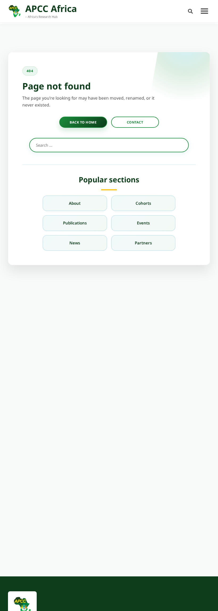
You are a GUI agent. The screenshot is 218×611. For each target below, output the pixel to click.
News (74, 242)
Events (143, 222)
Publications (75, 222)
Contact (135, 122)
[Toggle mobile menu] (204, 11)
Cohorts (143, 203)
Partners (143, 242)
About (75, 203)
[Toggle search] (190, 11)
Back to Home (83, 122)
